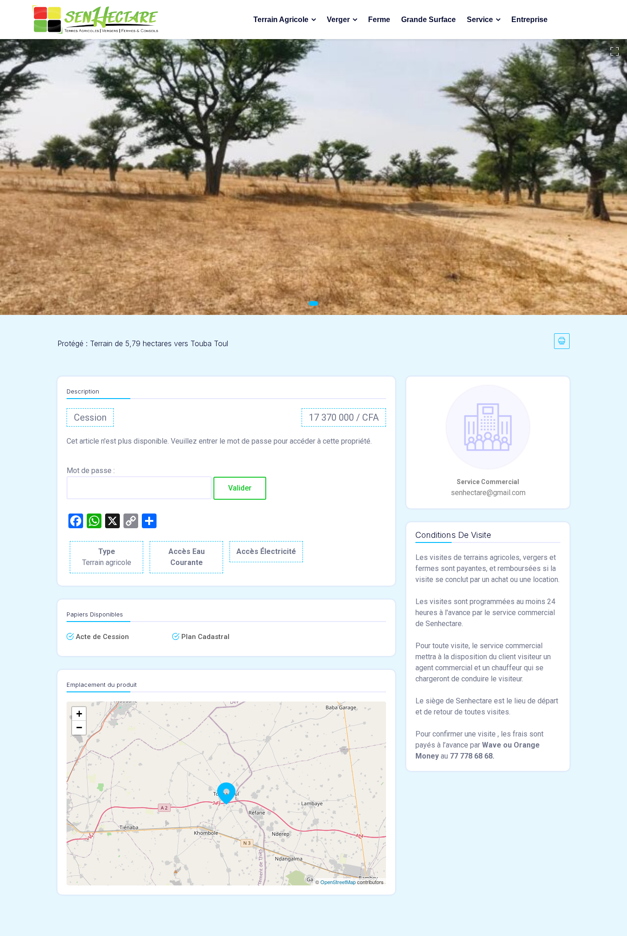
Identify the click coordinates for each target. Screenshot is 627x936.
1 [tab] (313, 303)
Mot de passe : (91, 470)
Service (480, 19)
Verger (338, 19)
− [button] (79, 727)
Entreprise (529, 19)
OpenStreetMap (338, 881)
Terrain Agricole (280, 19)
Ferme (379, 19)
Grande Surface (428, 19)
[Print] (562, 341)
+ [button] (79, 713)
